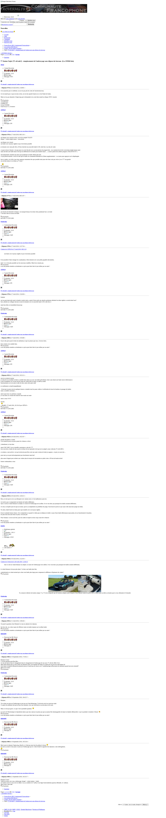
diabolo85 (3, 633)
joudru (3, 526)
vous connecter (10, 18)
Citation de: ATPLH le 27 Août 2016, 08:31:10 (13, 249)
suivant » (9, 53)
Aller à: (120, 804)
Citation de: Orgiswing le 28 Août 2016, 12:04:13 (14, 561)
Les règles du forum (8, 31)
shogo (2, 64)
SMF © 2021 (16, 809)
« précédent (4, 53)
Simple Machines (26, 809)
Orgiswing (4, 221)
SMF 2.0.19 (7, 809)
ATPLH (3, 110)
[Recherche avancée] (7, 24)
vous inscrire (21, 18)
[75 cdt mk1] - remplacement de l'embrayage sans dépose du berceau (17, 84)
